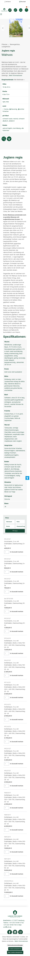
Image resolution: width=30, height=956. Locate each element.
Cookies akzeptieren (15, 948)
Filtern (16, 531)
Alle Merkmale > (19, 79)
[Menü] (1, 14)
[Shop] (21, 10)
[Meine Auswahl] (26, 10)
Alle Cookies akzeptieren (15, 952)
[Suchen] (10, 10)
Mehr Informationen (15, 75)
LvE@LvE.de (7, 927)
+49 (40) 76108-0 (15, 922)
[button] (27, 478)
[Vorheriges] (3, 28)
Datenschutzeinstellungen (15, 945)
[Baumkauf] (15, 10)
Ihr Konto (8, 1)
